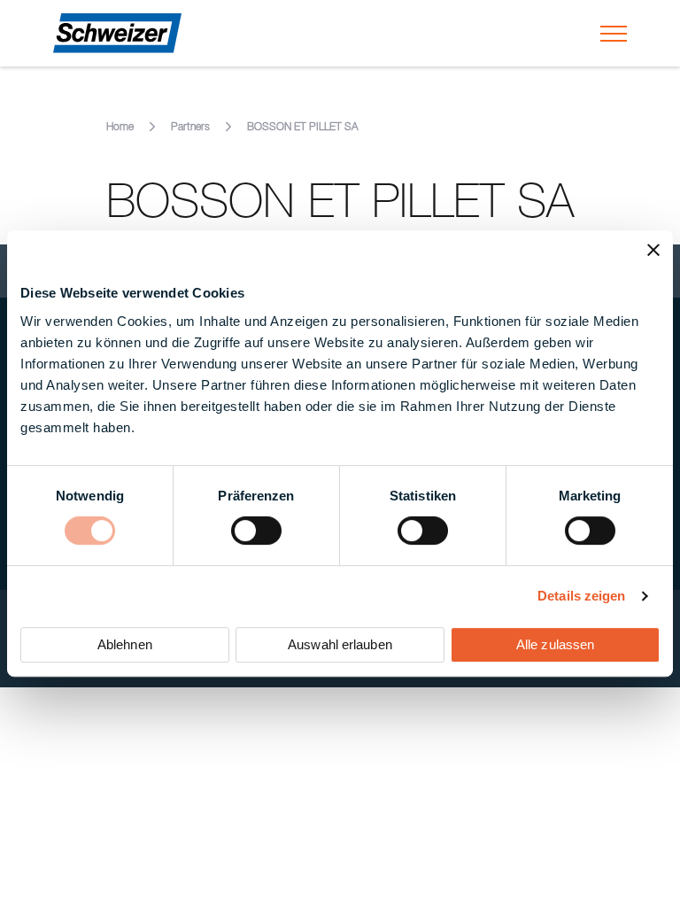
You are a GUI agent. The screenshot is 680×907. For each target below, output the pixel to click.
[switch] (256, 530)
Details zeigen (581, 595)
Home (120, 127)
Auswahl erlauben (340, 644)
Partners (190, 127)
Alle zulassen (555, 644)
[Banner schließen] (653, 250)
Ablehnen (124, 644)
